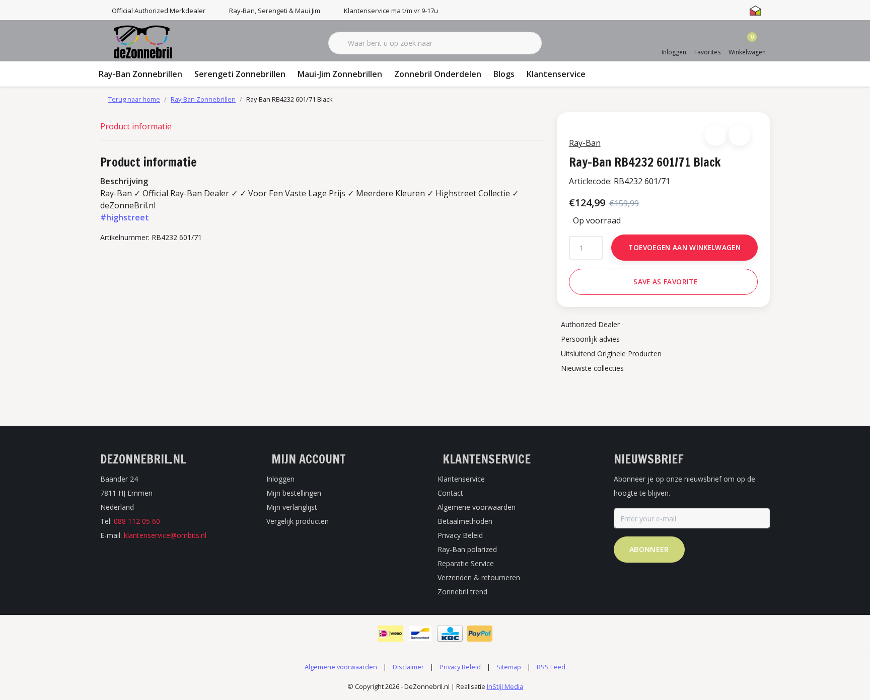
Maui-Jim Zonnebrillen (340, 74)
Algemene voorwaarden (341, 666)
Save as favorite (665, 281)
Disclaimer (408, 666)
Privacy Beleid (460, 666)
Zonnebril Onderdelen (437, 74)
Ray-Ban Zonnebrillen (140, 74)
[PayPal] (479, 634)
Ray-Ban (585, 142)
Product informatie (136, 126)
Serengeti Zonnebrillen (239, 74)
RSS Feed (551, 666)
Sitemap (508, 666)
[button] (716, 135)
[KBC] (450, 634)
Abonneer (649, 549)
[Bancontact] (420, 634)
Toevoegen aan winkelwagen (684, 247)
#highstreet (124, 217)
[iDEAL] (390, 634)
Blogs (504, 74)
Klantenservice (556, 74)
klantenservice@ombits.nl (165, 535)
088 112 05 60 (137, 521)
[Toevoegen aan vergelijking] (739, 135)
